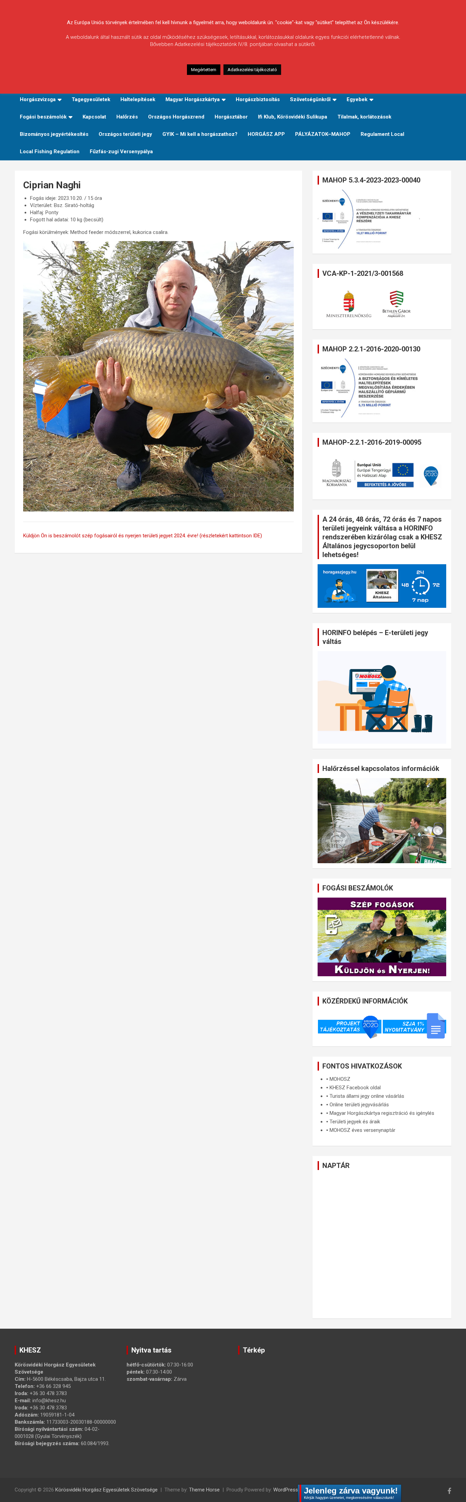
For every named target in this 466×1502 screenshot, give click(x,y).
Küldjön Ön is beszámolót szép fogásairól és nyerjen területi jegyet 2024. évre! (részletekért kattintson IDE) (142, 536)
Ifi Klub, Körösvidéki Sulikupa (292, 117)
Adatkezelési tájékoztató (252, 69)
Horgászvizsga (38, 99)
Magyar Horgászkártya (192, 99)
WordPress (285, 1490)
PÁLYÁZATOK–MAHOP (322, 134)
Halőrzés (127, 117)
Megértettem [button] (203, 69)
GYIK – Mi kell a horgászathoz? (199, 134)
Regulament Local (382, 134)
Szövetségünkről (310, 99)
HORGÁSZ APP (266, 134)
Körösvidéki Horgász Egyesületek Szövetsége (106, 1490)
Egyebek (357, 99)
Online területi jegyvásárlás (359, 1105)
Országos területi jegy (125, 134)
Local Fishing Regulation (49, 151)
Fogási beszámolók (43, 117)
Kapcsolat (94, 117)
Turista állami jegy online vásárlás (367, 1096)
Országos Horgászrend (176, 117)
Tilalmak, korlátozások (364, 117)
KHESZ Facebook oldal (355, 1088)
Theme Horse (204, 1490)
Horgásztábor (231, 117)
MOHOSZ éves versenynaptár (362, 1130)
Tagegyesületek (91, 99)
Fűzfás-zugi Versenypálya (121, 151)
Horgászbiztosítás (258, 99)
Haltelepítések (137, 99)
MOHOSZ (340, 1079)
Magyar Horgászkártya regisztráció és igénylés (382, 1113)
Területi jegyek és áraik (355, 1122)
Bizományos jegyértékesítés (54, 134)
